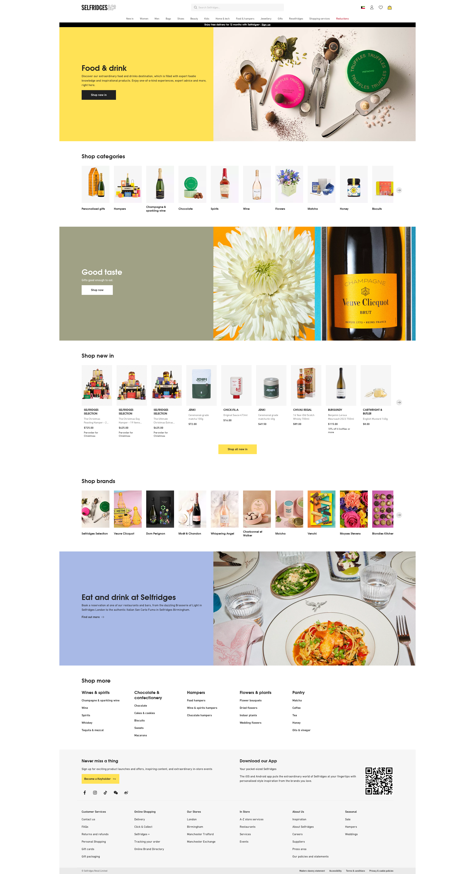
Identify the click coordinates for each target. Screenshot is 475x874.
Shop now (97, 290)
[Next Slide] (399, 190)
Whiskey (87, 722)
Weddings (351, 834)
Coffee (296, 708)
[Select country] (363, 7)
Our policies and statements (310, 856)
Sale (347, 819)
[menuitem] (130, 18)
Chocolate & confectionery (148, 695)
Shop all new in (238, 449)
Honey (296, 722)
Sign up (266, 24)
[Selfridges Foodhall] (303, 84)
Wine (85, 708)
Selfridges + (142, 834)
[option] (95, 190)
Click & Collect (143, 826)
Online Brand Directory (149, 849)
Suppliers (298, 841)
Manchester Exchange (201, 841)
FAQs (85, 826)
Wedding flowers (250, 722)
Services (245, 834)
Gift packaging (91, 856)
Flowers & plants (255, 692)
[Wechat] (116, 795)
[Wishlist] (380, 7)
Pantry (298, 692)
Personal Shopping (94, 841)
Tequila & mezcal (93, 730)
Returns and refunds (95, 834)
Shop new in (99, 95)
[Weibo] (126, 795)
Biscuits (139, 720)
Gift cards (88, 849)
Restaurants (247, 826)
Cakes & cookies (144, 713)
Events (244, 841)
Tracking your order (147, 841)
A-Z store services (251, 819)
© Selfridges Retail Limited (94, 871)
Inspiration (299, 819)
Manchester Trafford (200, 834)
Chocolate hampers (199, 715)
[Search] (196, 7)
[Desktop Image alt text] (303, 608)
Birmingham (195, 826)
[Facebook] (85, 795)
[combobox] (240, 7)
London (192, 819)
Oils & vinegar (301, 730)
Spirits (86, 715)
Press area (299, 849)
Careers (297, 834)
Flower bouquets (251, 700)
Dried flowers (248, 708)
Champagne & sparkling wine (100, 700)
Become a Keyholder (97, 779)
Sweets (139, 728)
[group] (237, 402)
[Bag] (389, 7)
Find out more (91, 617)
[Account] (372, 7)
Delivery (139, 819)
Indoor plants (248, 715)
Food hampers (196, 700)
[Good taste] (303, 284)
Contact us (88, 819)
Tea (294, 715)
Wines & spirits (96, 692)
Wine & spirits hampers (202, 708)
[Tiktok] (105, 795)
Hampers (196, 692)
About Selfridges (303, 826)
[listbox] (237, 190)
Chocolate (140, 705)
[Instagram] (95, 795)
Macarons (140, 735)
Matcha (297, 700)
